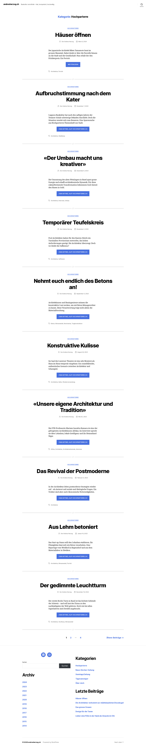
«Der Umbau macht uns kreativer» (73, 161)
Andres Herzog (69, 41)
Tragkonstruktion (77, 323)
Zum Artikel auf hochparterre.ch (73, 129)
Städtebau (62, 136)
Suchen (24, 662)
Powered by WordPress (51, 742)
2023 (24, 687)
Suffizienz (62, 259)
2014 (24, 726)
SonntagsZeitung (83, 674)
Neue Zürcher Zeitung (85, 670)
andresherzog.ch (11, 4)
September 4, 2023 (82, 294)
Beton (53, 323)
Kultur (60, 382)
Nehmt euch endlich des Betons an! (73, 284)
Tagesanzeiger (82, 679)
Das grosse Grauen (83, 707)
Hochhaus (62, 622)
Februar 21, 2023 (82, 478)
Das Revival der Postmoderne (73, 471)
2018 (24, 708)
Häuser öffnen (73, 35)
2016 (24, 717)
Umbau (67, 200)
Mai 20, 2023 (82, 417)
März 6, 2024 (82, 41)
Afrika (53, 449)
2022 (24, 691)
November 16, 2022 (82, 592)
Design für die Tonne (84, 711)
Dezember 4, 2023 (82, 229)
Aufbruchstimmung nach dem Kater (73, 96)
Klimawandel (59, 323)
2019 (24, 704)
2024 (24, 682)
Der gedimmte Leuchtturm (73, 585)
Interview (61, 200)
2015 (24, 721)
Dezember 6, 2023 (82, 171)
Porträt (61, 71)
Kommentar (67, 323)
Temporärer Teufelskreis (73, 222)
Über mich (80, 683)
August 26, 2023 (82, 352)
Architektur (54, 71)
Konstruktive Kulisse (73, 345)
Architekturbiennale (69, 449)
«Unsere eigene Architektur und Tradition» (73, 407)
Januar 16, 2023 (83, 533)
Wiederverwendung (69, 382)
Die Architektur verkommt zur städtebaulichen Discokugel (100, 703)
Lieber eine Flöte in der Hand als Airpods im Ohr (95, 716)
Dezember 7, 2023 (82, 106)
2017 (24, 713)
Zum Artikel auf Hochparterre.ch (73, 375)
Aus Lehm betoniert (73, 527)
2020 (24, 700)
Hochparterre (73, 28)
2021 (24, 695)
